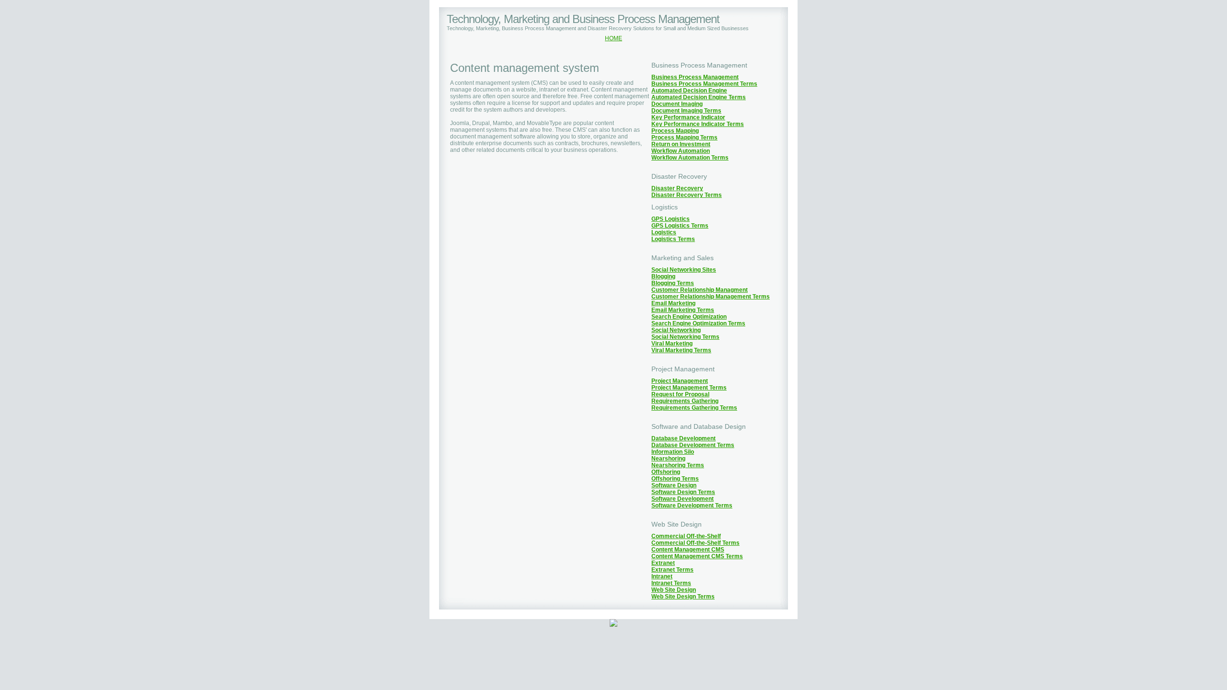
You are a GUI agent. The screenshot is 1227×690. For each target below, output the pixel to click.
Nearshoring (668, 458)
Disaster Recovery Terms (686, 195)
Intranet (661, 576)
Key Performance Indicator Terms (697, 124)
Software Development (682, 498)
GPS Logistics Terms (679, 225)
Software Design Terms (683, 492)
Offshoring (665, 472)
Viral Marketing (672, 343)
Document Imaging (677, 104)
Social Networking (676, 330)
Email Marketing (673, 303)
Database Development (683, 438)
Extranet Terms (672, 569)
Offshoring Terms (675, 478)
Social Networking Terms (685, 337)
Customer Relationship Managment (699, 290)
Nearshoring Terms (677, 465)
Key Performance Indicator (688, 117)
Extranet (663, 563)
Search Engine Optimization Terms (698, 323)
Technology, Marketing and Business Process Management (583, 18)
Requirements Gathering (684, 401)
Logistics (663, 232)
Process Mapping (675, 130)
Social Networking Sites (683, 269)
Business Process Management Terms (704, 83)
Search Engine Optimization (689, 316)
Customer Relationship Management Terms (710, 296)
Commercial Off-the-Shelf (686, 536)
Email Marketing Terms (682, 310)
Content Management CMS (687, 549)
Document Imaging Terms (686, 110)
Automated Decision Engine (689, 90)
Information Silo (672, 451)
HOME (613, 38)
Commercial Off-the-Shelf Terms (695, 543)
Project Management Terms (689, 387)
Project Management (679, 381)
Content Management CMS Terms (697, 556)
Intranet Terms (671, 583)
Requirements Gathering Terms (694, 407)
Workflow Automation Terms (690, 157)
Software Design (673, 485)
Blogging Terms (672, 283)
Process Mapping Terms (684, 137)
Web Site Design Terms (683, 596)
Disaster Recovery (677, 188)
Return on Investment (680, 144)
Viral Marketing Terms (681, 350)
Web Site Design (673, 589)
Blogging (663, 276)
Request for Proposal (680, 394)
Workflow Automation (680, 151)
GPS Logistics (670, 219)
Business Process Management (695, 77)
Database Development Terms (692, 445)
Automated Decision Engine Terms (698, 97)
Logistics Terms (673, 239)
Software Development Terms (691, 505)
